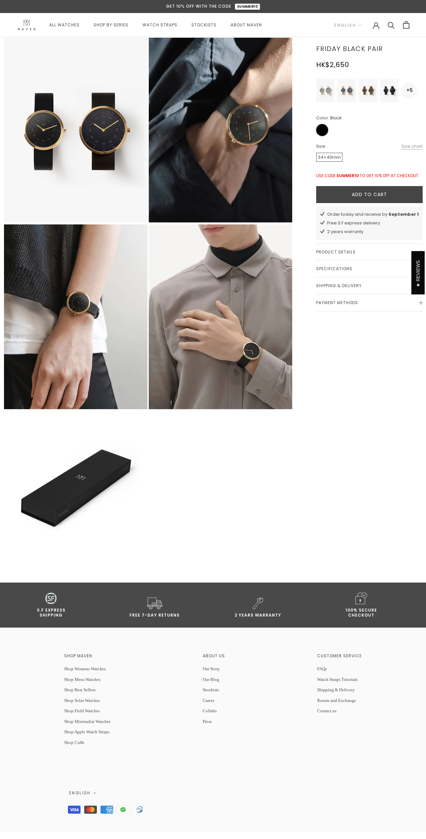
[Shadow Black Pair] (389, 90)
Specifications (334, 268)
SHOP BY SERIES (111, 25)
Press (207, 721)
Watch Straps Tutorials (337, 679)
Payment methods (337, 302)
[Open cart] (406, 25)
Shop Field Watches (82, 710)
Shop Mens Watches (82, 679)
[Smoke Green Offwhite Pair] (325, 90)
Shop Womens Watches (85, 668)
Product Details (336, 252)
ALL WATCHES (64, 25)
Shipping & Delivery (339, 285)
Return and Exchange (336, 700)
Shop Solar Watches (82, 700)
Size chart (412, 146)
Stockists (211, 689)
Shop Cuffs (74, 742)
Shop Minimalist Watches (87, 721)
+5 (409, 90)
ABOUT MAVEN (246, 25)
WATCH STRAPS (159, 25)
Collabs (210, 710)
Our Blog (211, 679)
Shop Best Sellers (80, 689)
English (345, 25)
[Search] (391, 24)
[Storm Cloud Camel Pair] (346, 90)
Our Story (211, 668)
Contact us (326, 710)
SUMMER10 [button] (247, 6)
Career (208, 700)
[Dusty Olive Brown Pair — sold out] (368, 90)
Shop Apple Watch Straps (86, 731)
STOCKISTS (204, 25)
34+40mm (329, 157)
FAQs (322, 668)
